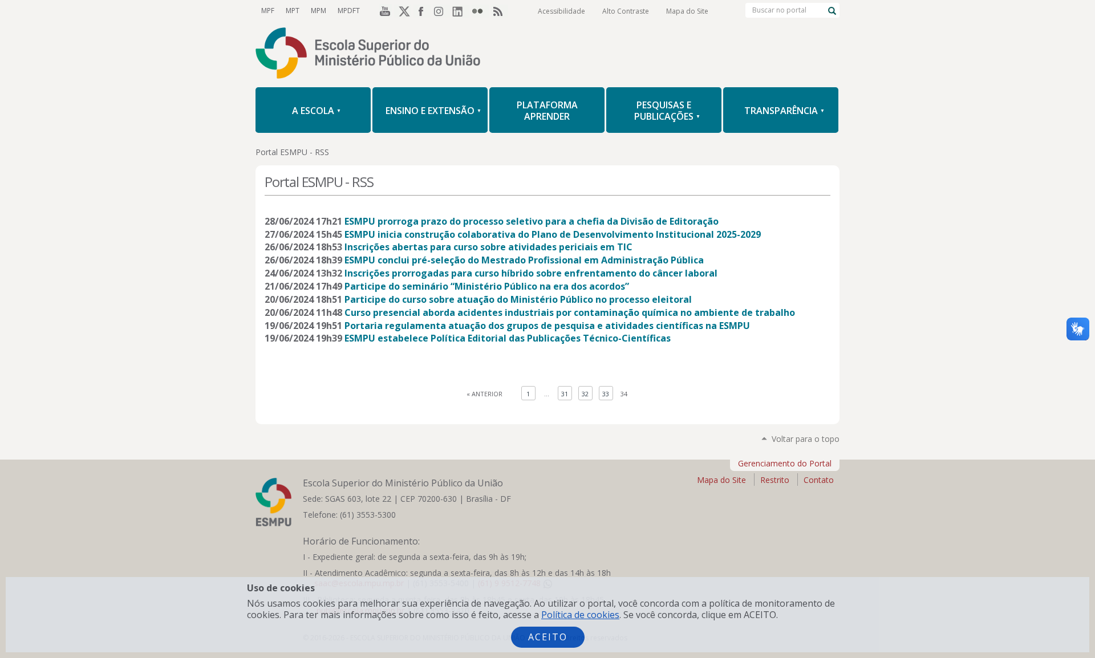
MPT (292, 10)
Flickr (480, 10)
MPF (267, 10)
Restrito (774, 479)
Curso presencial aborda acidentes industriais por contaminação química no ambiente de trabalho (569, 312)
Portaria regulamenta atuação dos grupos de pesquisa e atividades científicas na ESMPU (547, 325)
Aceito (547, 637)
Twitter (402, 10)
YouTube (383, 10)
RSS (499, 10)
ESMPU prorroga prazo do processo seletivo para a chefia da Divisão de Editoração (531, 221)
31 (564, 393)
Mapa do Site (687, 11)
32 (585, 393)
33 (605, 393)
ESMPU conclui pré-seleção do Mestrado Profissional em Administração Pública (524, 260)
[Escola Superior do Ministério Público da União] (548, 54)
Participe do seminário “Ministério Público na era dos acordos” (486, 286)
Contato (819, 479)
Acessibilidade (561, 11)
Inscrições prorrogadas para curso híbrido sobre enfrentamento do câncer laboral (530, 273)
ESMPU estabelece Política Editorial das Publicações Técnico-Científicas (507, 338)
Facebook (422, 10)
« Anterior (484, 393)
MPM (318, 10)
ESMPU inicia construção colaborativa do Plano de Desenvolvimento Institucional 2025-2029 (552, 234)
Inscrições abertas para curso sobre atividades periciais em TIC (488, 247)
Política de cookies (580, 614)
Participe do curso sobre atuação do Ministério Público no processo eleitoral (518, 299)
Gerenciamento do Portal (785, 463)
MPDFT (349, 10)
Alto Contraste (625, 11)
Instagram (441, 10)
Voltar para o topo (806, 438)
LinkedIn (460, 10)
